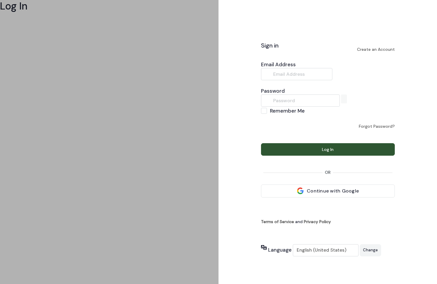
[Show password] (344, 98)
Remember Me (287, 111)
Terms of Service (277, 221)
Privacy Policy (317, 221)
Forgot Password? (377, 126)
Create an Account (376, 49)
